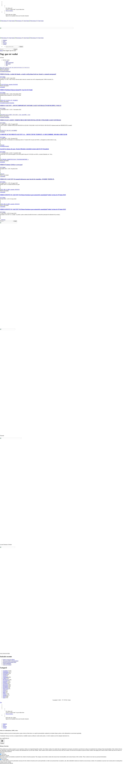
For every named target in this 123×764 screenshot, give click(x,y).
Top (1, 702)
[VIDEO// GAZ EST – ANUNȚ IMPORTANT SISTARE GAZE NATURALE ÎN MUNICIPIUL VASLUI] (9, 100)
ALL (1, 67)
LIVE (4, 41)
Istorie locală (6, 688)
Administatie (8, 71)
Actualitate (2, 71)
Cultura (4, 678)
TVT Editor (2, 76)
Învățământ (5, 686)
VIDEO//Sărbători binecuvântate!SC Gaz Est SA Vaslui (16, 90)
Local (4, 691)
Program (5, 42)
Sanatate (5, 695)
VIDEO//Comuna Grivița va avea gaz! (11, 164)
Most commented (9, 62)
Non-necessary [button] (3, 758)
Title (7, 65)
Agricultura (5, 673)
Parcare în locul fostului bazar (9, 662)
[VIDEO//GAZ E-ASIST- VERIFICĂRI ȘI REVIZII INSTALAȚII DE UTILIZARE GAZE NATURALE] (15, 114)
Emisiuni (5, 40)
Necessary (4, 754)
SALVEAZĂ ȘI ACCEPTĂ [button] (6, 763)
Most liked (8, 63)
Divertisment (6, 679)
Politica (4, 693)
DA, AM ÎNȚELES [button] (4, 738)
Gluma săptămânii (7, 663)
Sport (4, 697)
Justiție (4, 690)
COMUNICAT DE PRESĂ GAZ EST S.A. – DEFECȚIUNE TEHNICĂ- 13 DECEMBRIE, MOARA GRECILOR (33, 134)
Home (1, 50)
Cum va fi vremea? (7, 664)
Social (4, 696)
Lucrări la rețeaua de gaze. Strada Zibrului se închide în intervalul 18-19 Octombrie (24, 149)
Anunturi (7, 102)
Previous (2, 219)
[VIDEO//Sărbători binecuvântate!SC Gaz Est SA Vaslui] (9, 84)
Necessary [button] (2, 752)
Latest (7, 61)
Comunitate (11, 102)
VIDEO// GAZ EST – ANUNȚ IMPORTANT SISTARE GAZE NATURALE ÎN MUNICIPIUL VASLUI (30, 105)
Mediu (4, 692)
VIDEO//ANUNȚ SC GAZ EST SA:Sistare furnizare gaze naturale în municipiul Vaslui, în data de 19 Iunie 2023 (33, 195)
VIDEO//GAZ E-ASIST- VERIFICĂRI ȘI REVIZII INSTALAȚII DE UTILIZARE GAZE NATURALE (30, 120)
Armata (4, 675)
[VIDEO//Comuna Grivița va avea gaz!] (14, 159)
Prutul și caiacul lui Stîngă (9, 659)
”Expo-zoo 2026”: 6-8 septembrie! (10, 660)
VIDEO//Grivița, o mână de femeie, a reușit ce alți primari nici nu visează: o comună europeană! (28, 74)
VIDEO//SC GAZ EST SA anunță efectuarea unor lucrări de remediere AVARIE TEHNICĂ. (27, 179)
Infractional (5, 684)
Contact (4, 44)
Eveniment (5, 683)
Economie (5, 681)
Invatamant (5, 687)
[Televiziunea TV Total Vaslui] (21, 20)
